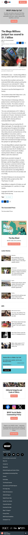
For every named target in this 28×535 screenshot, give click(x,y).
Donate (23, 2)
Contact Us (5, 464)
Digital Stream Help (7, 498)
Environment (14, 268)
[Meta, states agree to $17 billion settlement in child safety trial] (6, 345)
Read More (14, 396)
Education (13, 255)
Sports (12, 280)
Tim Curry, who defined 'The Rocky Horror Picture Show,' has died (18, 314)
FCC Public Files (6, 488)
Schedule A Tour (6, 519)
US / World (8, 197)
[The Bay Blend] (14, 228)
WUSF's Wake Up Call (14, 10)
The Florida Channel (7, 482)
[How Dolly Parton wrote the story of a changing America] (6, 335)
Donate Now (14, 433)
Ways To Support (7, 510)
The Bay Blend (14, 238)
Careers (4, 476)
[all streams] (26, 533)
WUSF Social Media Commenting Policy (14, 413)
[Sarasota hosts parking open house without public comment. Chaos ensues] (6, 296)
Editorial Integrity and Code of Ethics (14, 391)
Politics (13, 293)
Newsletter (5, 467)
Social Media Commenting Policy (10, 473)
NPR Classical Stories (15, 310)
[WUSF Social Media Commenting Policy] (14, 407)
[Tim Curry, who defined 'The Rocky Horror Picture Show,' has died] (6, 313)
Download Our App (7, 507)
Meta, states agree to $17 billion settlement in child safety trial (17, 345)
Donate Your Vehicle (7, 501)
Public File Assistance (8, 491)
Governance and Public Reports (10, 485)
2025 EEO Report (7, 495)
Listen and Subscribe (14, 244)
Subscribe (14, 21)
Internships (5, 479)
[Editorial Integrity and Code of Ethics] (14, 384)
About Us (5, 461)
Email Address (7, 365)
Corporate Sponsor (7, 504)
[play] (2, 533)
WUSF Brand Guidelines (8, 516)
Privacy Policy (6, 513)
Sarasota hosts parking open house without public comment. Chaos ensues (18, 297)
